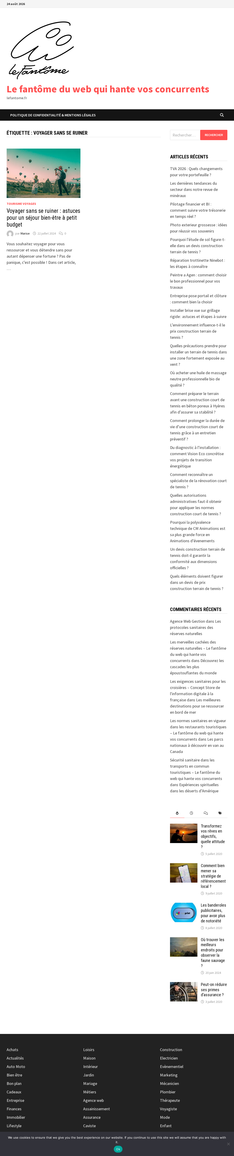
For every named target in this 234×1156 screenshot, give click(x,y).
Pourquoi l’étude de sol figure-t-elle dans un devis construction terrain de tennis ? (197, 245)
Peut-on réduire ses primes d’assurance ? (214, 989)
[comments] (206, 813)
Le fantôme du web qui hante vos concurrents (108, 89)
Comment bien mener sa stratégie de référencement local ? (213, 876)
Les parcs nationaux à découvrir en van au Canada (197, 745)
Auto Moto (16, 1066)
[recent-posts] (191, 813)
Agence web (93, 1100)
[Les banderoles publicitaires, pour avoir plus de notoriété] (183, 905)
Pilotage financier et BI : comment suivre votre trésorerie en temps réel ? (198, 210)
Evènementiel (171, 1066)
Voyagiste (168, 1108)
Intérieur (90, 1066)
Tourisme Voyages (21, 204)
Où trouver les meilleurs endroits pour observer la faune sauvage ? (213, 952)
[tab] (177, 813)
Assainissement (96, 1108)
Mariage (90, 1083)
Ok (118, 1149)
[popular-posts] (177, 813)
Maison (89, 1058)
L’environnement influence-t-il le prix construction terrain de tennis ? (197, 331)
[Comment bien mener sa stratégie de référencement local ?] (183, 866)
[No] (228, 1144)
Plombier (168, 1092)
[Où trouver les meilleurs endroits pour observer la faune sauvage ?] (183, 940)
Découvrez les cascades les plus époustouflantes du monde (197, 666)
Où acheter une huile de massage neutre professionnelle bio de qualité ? (198, 379)
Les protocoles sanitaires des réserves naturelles (195, 627)
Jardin (88, 1075)
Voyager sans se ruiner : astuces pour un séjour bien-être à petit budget (43, 218)
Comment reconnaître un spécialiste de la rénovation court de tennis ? (198, 480)
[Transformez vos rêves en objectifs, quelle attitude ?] (183, 826)
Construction (171, 1049)
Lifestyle (14, 1125)
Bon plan (14, 1083)
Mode (165, 1117)
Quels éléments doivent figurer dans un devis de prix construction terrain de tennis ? (196, 582)
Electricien (169, 1058)
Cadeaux (14, 1092)
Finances (14, 1108)
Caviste (89, 1125)
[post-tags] (220, 813)
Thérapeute (170, 1100)
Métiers (89, 1092)
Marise (25, 233)
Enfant (166, 1125)
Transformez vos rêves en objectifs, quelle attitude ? (213, 836)
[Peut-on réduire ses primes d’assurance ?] (183, 985)
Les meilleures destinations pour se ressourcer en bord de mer (197, 706)
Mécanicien (169, 1083)
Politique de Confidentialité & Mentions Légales (53, 115)
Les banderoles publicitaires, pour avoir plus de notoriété (213, 913)
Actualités (15, 1058)
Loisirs (88, 1049)
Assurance (92, 1117)
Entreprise (15, 1100)
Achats (12, 1049)
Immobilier (16, 1117)
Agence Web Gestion (187, 621)
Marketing (169, 1075)
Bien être (14, 1075)
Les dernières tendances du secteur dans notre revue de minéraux (194, 189)
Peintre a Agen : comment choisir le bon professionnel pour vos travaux (198, 281)
